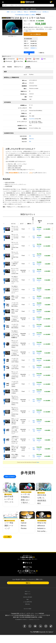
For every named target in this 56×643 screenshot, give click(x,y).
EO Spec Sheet (19, 61)
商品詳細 (9, 66)
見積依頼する (33, 48)
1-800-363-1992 (26, 557)
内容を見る (31, 138)
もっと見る (7, 537)
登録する (28, 583)
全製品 (8, 11)
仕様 (3, 66)
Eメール (28, 567)
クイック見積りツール (27, 571)
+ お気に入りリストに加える (29, 53)
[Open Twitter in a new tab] (29, 626)
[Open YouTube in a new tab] (35, 626)
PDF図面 (29, 58)
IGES (44, 58)
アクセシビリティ (36, 619)
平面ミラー (26, 11)
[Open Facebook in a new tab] (24, 626)
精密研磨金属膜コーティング (35, 11)
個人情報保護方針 (18, 619)
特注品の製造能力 (13, 172)
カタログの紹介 (27, 608)
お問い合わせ (33, 8)
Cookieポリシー (25, 619)
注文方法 (31, 619)
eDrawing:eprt (8, 61)
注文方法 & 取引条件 (27, 597)
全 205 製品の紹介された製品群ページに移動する (26, 14)
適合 (30, 136)
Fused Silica (31, 118)
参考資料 (28, 66)
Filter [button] (7, 476)
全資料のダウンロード (32, 61)
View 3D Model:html (10, 58)
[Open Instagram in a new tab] (45, 626)
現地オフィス (27, 593)
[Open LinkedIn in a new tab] (40, 626)
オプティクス (13, 11)
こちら (30, 172)
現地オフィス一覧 (26, 559)
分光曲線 (37, 58)
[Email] (37, 14)
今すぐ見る (10, 500)
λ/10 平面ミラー (46, 11)
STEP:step (20, 58)
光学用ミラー (20, 11)
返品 (28, 599)
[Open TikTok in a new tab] (50, 626)
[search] (28, 5)
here (38, 462)
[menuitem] (3, 2)
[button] (38, 14)
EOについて (27, 591)
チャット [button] (28, 563)
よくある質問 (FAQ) (27, 601)
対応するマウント (18, 66)
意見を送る (27, 604)
